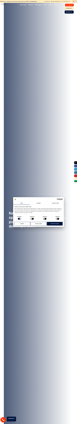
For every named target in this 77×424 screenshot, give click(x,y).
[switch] (32, 219)
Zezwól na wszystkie (55, 223)
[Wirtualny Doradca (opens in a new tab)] (75, 181)
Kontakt (55, 4)
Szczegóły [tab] (38, 203)
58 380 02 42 (11, 418)
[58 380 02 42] (3, 419)
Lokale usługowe (38, 4)
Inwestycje (30, 4)
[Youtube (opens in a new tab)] (75, 175)
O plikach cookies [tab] (55, 203)
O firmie (45, 4)
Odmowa (22, 223)
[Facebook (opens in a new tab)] (75, 166)
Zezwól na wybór (38, 223)
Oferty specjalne (23, 4)
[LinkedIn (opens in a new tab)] (75, 169)
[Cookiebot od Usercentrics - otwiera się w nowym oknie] (58, 199)
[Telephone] (75, 179)
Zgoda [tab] (21, 203)
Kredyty (50, 4)
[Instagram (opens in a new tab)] (75, 172)
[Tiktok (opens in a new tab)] (75, 162)
